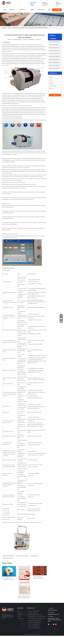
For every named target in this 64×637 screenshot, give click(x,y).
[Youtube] (53, 624)
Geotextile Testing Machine (55, 56)
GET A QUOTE (57, 9)
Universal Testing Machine (54, 68)
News (19, 616)
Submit (55, 95)
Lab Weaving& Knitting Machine (55, 47)
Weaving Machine (34, 555)
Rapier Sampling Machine (8, 555)
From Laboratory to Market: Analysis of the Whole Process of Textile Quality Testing (39, 577)
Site (40, 39)
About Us (20, 612)
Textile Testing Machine (54, 41)
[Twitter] (51, 624)
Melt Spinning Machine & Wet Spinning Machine (55, 50)
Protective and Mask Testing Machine (55, 53)
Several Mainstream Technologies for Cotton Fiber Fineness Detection (8, 578)
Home (19, 611)
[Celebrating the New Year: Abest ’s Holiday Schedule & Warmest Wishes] (24, 580)
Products (20, 614)
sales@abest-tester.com (53, 614)
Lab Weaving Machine (8, 558)
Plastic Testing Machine (54, 62)
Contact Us (20, 618)
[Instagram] (56, 624)
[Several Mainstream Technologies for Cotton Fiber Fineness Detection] (9, 571)
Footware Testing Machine (55, 59)
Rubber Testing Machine (54, 65)
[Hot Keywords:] (49, 10)
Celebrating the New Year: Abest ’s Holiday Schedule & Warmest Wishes (24, 597)
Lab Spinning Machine (53, 44)
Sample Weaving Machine (22, 555)
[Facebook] (49, 624)
